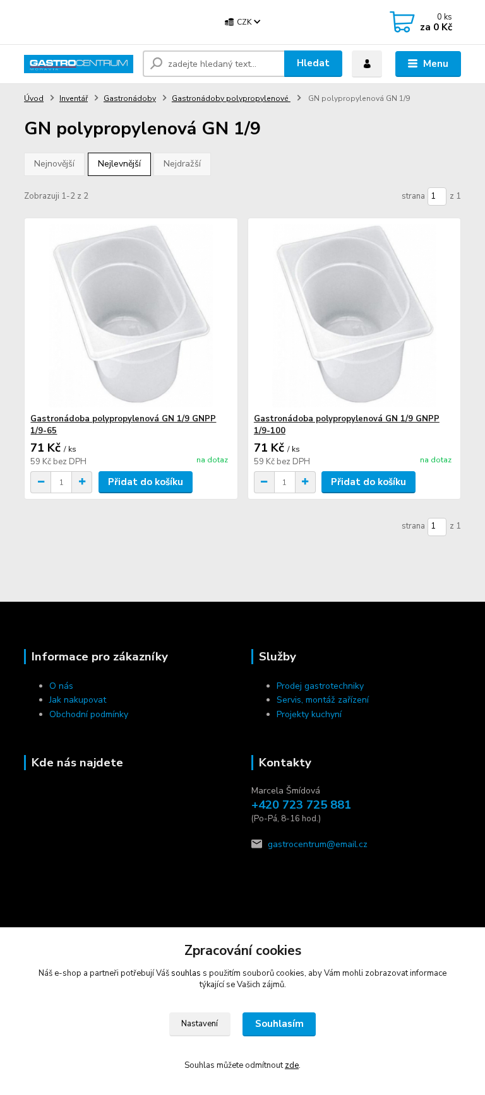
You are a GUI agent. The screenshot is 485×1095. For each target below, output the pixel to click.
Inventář (73, 98)
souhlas (186, 973)
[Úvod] (78, 64)
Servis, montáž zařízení (323, 700)
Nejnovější (54, 164)
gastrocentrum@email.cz (318, 844)
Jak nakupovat (77, 700)
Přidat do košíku (145, 482)
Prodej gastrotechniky (320, 686)
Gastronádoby (130, 98)
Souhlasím (279, 1023)
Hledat (313, 63)
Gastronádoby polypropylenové (231, 98)
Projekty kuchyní (309, 714)
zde (292, 1065)
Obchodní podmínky (88, 714)
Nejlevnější (119, 164)
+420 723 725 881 (301, 805)
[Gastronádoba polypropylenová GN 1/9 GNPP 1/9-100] (354, 315)
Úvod (34, 98)
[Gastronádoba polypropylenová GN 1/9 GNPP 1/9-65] (130, 315)
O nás (61, 686)
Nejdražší (182, 164)
